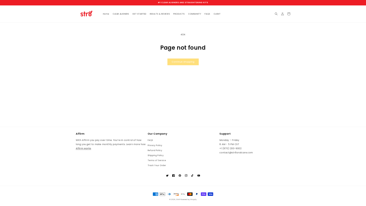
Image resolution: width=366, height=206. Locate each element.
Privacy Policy (155, 145)
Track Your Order (157, 165)
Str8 (178, 199)
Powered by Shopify (188, 199)
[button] (276, 14)
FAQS (150, 140)
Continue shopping (183, 61)
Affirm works (83, 148)
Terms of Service (157, 160)
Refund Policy (155, 150)
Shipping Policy (156, 155)
